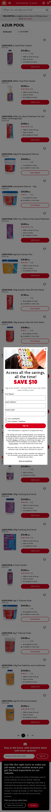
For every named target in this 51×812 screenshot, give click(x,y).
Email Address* (10, 402)
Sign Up (25, 426)
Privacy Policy (13, 444)
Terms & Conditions (25, 461)
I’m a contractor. (14, 419)
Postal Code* (10, 410)
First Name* (9, 394)
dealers (15, 440)
